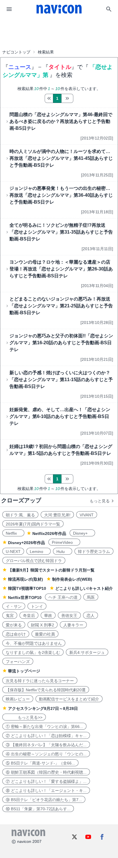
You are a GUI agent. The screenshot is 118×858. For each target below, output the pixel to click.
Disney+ (82, 533)
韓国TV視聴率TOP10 (27, 588)
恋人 (90, 615)
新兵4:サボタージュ (87, 652)
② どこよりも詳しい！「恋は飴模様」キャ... (46, 735)
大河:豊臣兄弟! (57, 515)
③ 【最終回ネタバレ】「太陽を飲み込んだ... (46, 744)
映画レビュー (18, 699)
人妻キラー (73, 625)
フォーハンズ (18, 661)
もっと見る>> (24, 717)
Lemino (38, 551)
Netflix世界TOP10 (25, 597)
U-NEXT (13, 551)
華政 (48, 615)
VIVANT (87, 515)
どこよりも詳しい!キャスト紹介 (84, 588)
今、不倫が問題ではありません (34, 643)
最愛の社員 (45, 634)
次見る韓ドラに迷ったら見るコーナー (40, 680)
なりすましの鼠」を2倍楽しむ (33, 652)
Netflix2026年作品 (49, 533)
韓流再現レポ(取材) (25, 579)
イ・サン (14, 606)
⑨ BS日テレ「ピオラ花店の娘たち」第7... (44, 799)
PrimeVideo (64, 542)
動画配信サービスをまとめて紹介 (69, 699)
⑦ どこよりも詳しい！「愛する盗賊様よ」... (46, 781)
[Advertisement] (59, 32)
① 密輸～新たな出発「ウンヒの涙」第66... (44, 726)
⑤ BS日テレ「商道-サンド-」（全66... (40, 763)
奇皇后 (29, 615)
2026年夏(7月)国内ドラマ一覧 (33, 524)
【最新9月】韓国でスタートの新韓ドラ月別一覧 (51, 570)
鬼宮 (10, 615)
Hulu (62, 551)
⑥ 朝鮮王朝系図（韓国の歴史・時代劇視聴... (46, 772)
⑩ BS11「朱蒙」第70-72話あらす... (38, 809)
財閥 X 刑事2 (42, 625)
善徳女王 (69, 615)
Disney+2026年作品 (26, 542)
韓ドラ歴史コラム (94, 551)
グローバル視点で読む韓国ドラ (34, 560)
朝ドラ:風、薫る (20, 515)
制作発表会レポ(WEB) (72, 579)
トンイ (37, 606)
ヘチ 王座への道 (63, 597)
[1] (49, 98)
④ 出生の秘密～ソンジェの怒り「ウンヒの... (46, 754)
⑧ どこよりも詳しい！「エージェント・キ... (46, 790)
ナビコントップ (16, 52)
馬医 (91, 597)
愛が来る (14, 625)
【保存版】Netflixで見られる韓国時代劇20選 (46, 690)
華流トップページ (24, 671)
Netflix (13, 533)
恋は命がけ (16, 634)
